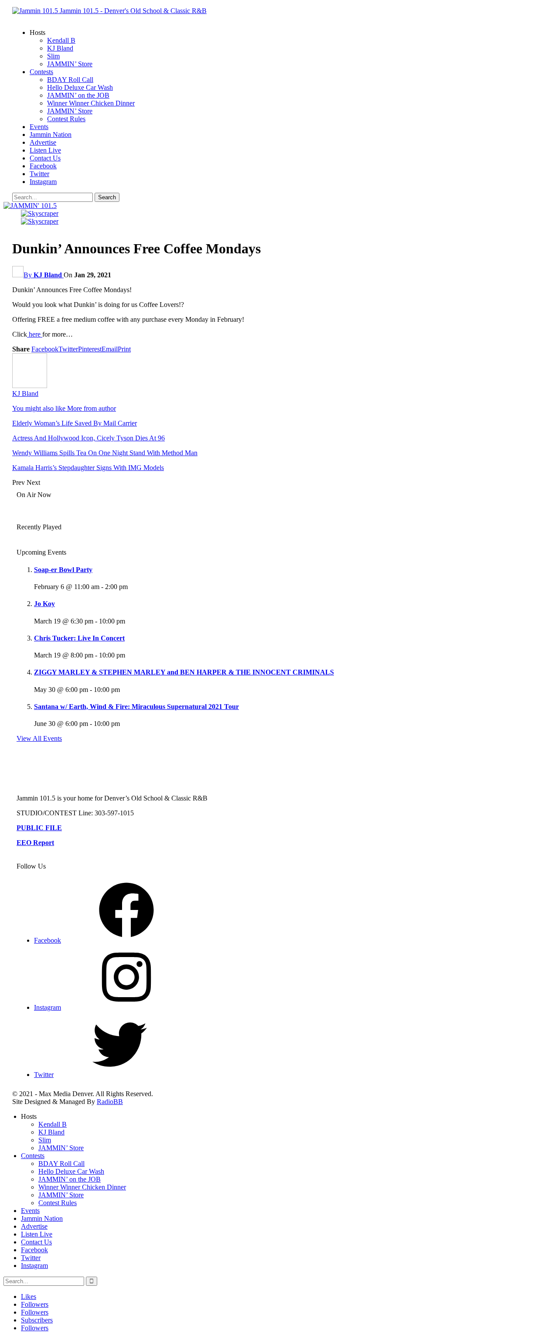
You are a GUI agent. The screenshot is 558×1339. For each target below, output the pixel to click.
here (34, 334)
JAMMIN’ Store (69, 64)
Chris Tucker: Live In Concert (79, 638)
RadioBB (110, 1101)
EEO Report (35, 842)
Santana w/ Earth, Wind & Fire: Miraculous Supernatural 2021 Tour (136, 706)
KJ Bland (60, 48)
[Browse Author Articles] (29, 385)
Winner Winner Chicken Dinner (91, 103)
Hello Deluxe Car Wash (80, 87)
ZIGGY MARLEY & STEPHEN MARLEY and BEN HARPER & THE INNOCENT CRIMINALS (184, 672)
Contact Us (45, 158)
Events (39, 126)
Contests (41, 71)
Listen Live (45, 150)
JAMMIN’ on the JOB (78, 95)
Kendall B (61, 40)
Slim (53, 56)
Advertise (43, 142)
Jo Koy (44, 603)
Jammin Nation (50, 134)
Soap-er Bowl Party (63, 569)
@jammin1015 (302, 764)
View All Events (39, 738)
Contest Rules (66, 119)
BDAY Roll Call (70, 79)
